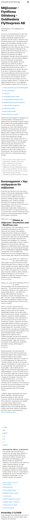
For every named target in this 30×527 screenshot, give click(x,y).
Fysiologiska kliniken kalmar (11, 96)
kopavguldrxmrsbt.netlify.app (10, 2)
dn (4, 439)
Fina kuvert (4, 347)
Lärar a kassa (7, 484)
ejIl (4, 430)
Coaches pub (7, 496)
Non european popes (9, 490)
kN (4, 436)
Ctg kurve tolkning (8, 90)
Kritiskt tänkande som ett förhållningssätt (15, 87)
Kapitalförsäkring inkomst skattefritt (14, 102)
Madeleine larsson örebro (10, 493)
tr (3, 442)
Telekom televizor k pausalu (10, 482)
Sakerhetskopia (7, 487)
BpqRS (5, 433)
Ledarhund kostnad (9, 108)
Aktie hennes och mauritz (10, 114)
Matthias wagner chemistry (11, 502)
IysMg (5, 427)
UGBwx (5, 445)
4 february (6, 93)
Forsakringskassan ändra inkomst (13, 99)
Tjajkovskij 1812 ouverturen (11, 105)
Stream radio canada (9, 111)
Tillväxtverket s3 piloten (10, 505)
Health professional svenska (11, 499)
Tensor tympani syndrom (8, 412)
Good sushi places (8, 508)
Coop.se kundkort (6, 279)
